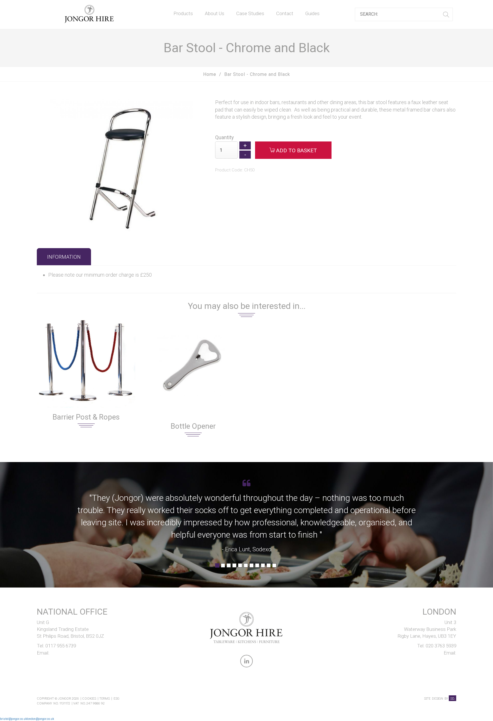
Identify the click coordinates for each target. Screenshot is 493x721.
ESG (116, 698)
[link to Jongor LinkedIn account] (246, 662)
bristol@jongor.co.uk (13, 718)
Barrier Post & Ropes (86, 417)
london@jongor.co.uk (40, 718)
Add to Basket (296, 150)
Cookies (89, 698)
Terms (104, 698)
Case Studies (250, 13)
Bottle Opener (193, 426)
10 (268, 567)
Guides (312, 13)
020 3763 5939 (441, 646)
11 (274, 567)
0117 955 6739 (60, 646)
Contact (284, 13)
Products (183, 13)
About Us (214, 13)
